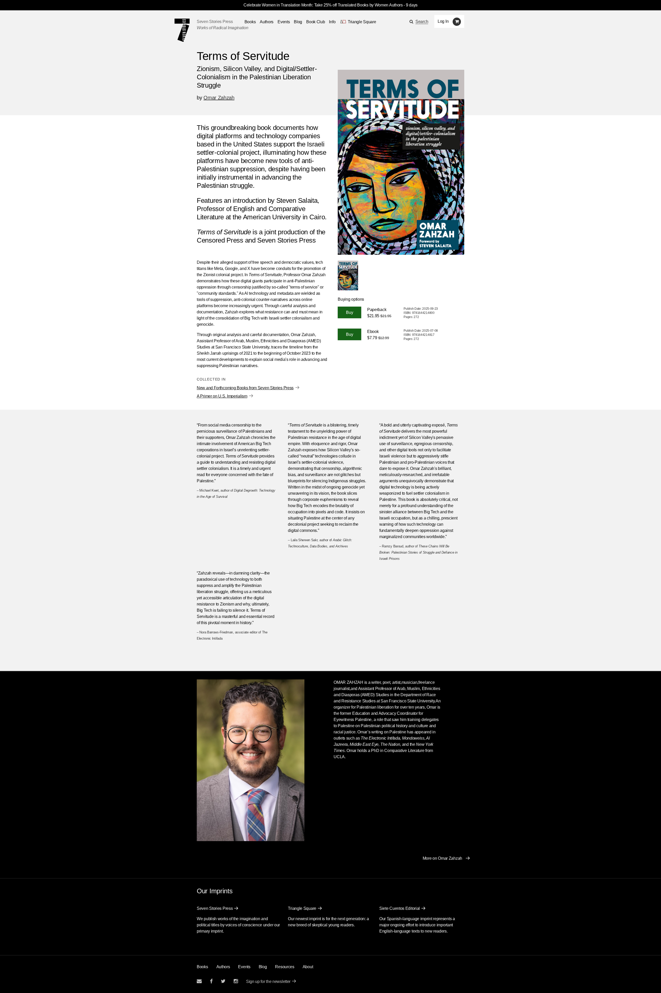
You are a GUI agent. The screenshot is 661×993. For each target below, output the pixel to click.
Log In (443, 21)
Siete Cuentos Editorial (399, 908)
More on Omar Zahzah (442, 858)
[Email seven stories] (199, 981)
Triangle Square (302, 908)
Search (421, 21)
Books (202, 967)
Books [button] (250, 22)
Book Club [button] (315, 22)
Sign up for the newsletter (268, 981)
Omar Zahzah (218, 97)
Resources (284, 967)
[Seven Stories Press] (182, 30)
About (308, 967)
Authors (266, 22)
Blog (298, 22)
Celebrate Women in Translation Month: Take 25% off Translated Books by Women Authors (323, 5)
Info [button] (332, 22)
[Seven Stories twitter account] (223, 981)
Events (284, 22)
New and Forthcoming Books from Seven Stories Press (245, 388)
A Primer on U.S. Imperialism (222, 396)
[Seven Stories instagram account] (236, 981)
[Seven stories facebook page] (211, 981)
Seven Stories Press (215, 21)
